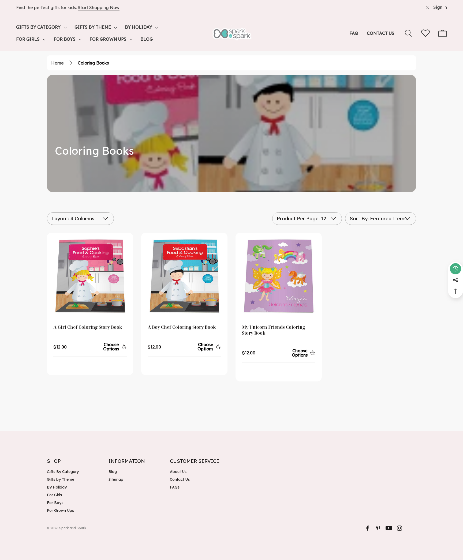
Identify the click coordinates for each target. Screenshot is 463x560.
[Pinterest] (378, 528)
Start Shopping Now (99, 7)
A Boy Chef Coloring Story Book (182, 327)
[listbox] (380, 218)
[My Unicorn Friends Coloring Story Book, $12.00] (279, 276)
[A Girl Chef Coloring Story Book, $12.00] (90, 276)
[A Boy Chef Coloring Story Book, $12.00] (184, 276)
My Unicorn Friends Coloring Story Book (273, 330)
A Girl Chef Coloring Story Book (87, 327)
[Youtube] (389, 528)
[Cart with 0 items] (442, 33)
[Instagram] (399, 528)
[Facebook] (367, 528)
